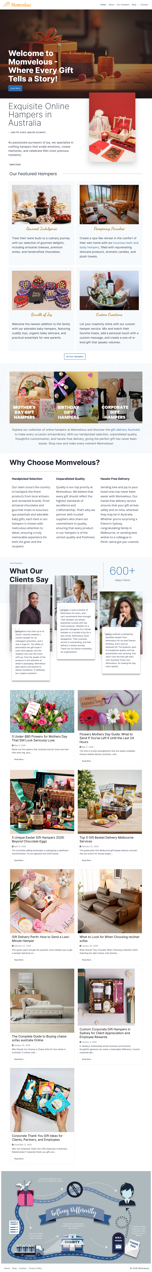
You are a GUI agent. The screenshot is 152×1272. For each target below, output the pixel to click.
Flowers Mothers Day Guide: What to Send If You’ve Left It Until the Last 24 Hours (107, 738)
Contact (144, 4)
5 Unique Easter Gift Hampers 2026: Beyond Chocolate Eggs (38, 839)
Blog (14, 1268)
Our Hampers (123, 4)
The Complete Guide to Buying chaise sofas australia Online (39, 1038)
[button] (31, 397)
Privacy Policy (35, 1268)
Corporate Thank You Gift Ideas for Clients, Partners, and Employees (37, 1137)
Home (103, 4)
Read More (19, 759)
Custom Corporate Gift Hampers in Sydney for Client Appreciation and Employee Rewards (105, 1033)
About (111, 4)
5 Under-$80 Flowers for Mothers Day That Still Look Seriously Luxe (39, 738)
